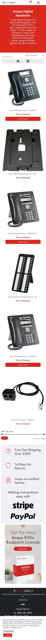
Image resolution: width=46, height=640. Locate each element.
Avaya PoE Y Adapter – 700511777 (23, 420)
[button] (38, 2)
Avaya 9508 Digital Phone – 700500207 (23, 356)
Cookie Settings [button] (8, 631)
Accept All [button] (7, 635)
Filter (4, 438)
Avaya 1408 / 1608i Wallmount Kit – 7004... (23, 174)
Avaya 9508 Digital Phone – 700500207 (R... (23, 233)
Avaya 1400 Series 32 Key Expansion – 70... (23, 297)
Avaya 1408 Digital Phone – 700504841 (23, 110)
